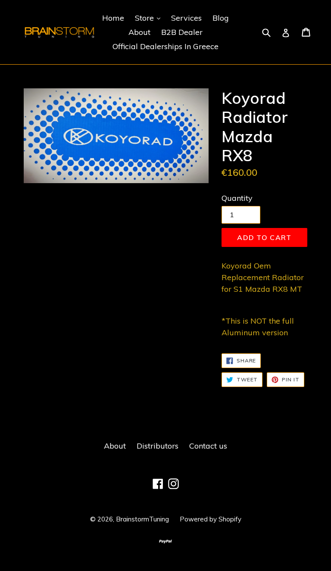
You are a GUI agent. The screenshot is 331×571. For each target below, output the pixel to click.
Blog (220, 18)
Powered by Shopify (210, 519)
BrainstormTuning (142, 519)
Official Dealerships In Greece (165, 46)
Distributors (157, 446)
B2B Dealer (182, 32)
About (139, 32)
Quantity (237, 198)
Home (113, 18)
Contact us (208, 446)
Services (186, 18)
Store (150, 17)
